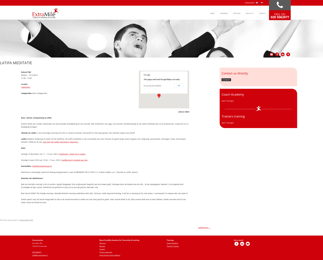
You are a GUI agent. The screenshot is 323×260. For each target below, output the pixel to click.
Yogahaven (25, 87)
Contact (262, 13)
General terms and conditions (109, 255)
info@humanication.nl (40, 255)
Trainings (224, 13)
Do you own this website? (152, 85)
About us (249, 13)
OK (179, 86)
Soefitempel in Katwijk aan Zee (75, 160)
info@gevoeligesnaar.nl (42, 166)
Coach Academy (172, 243)
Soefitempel (204, 227)
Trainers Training (173, 246)
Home (212, 13)
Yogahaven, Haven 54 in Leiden (72, 154)
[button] (159, 96)
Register (236, 13)
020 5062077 (37, 252)
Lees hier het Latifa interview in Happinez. (60, 142)
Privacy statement (105, 252)
